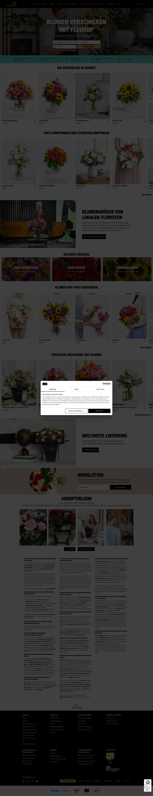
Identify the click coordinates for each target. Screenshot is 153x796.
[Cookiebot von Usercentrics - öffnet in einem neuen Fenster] (104, 384)
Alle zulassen (99, 411)
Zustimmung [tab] (52, 389)
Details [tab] (76, 389)
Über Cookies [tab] (100, 389)
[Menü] (150, 780)
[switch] (147, 790)
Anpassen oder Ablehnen (75, 411)
